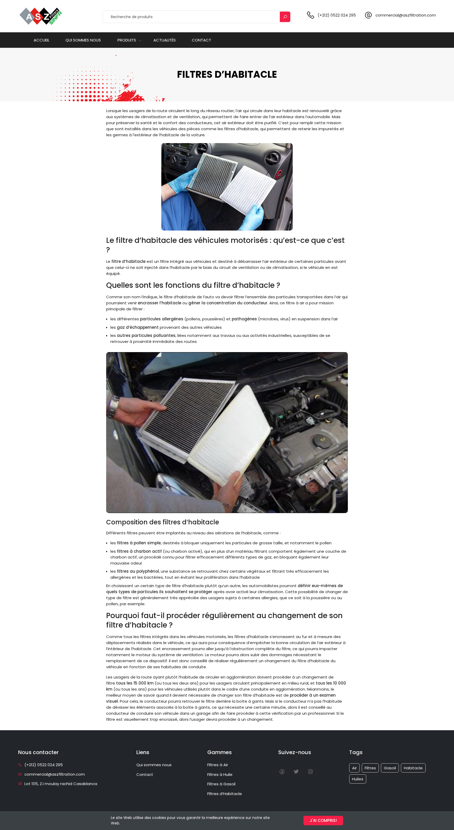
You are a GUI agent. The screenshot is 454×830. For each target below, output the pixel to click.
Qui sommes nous (154, 765)
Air (354, 768)
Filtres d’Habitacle (224, 793)
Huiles (357, 779)
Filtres (370, 768)
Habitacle (413, 768)
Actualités (164, 40)
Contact (201, 40)
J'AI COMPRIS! (323, 820)
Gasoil (390, 768)
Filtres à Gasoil (221, 784)
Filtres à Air (217, 765)
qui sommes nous (83, 40)
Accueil (41, 40)
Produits (126, 40)
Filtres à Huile (220, 774)
